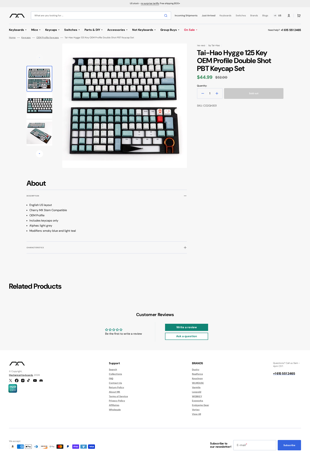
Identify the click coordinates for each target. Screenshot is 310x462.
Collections (115, 374)
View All (196, 414)
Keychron (197, 378)
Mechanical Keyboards (21, 375)
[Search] (166, 16)
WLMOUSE (198, 382)
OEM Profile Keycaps (47, 37)
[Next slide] (39, 153)
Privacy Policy (117, 400)
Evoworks (197, 400)
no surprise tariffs (150, 3)
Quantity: (202, 85)
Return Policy (116, 387)
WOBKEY (197, 396)
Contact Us (115, 382)
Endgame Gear (200, 405)
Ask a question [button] (186, 336)
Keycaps (26, 37)
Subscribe (289, 445)
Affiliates (114, 405)
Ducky (195, 369)
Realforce (197, 374)
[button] (289, 16)
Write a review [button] (186, 327)
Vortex (195, 409)
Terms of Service (118, 396)
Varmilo (196, 387)
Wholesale (115, 409)
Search (113, 369)
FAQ (111, 378)
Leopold (196, 391)
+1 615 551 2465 (291, 30)
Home (12, 37)
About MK (114, 391)
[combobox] (101, 15)
